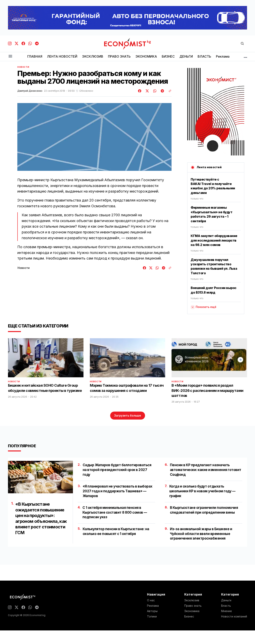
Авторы (152, 611)
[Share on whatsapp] (154, 90)
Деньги (226, 600)
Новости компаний (234, 616)
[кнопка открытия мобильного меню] (10, 56)
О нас (151, 600)
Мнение (226, 611)
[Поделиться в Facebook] (140, 90)
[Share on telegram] (162, 90)
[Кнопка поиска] (242, 44)
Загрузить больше (127, 415)
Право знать (193, 605)
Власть (226, 605)
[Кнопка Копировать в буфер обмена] (169, 90)
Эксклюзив (191, 600)
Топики (152, 616)
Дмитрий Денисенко (29, 90)
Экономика (191, 611)
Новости (23, 67)
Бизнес (189, 616)
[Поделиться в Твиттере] (146, 90)
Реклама (153, 605)
